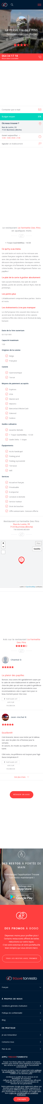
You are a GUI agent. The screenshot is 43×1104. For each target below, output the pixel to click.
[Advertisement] (21, 83)
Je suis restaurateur (9, 1035)
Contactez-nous (8, 1042)
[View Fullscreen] (3, 552)
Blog (3, 1020)
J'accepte (21, 1099)
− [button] (3, 546)
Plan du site (6, 1049)
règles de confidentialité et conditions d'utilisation (23, 1094)
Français (5, 987)
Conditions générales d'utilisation (14, 1006)
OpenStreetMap (30, 587)
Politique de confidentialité (12, 1013)
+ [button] (3, 543)
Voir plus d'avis (20, 777)
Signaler (12, 144)
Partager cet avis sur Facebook (11, 699)
